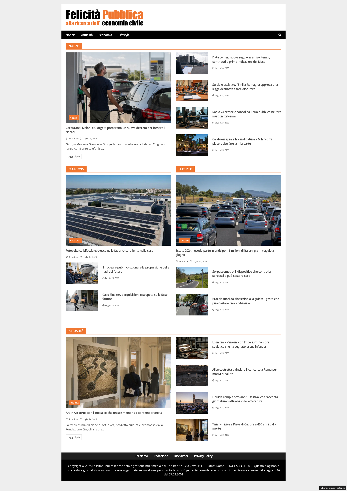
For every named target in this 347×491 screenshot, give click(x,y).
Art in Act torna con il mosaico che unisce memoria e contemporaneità (114, 413)
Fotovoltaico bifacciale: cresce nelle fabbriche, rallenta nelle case (109, 251)
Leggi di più (74, 156)
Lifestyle (124, 35)
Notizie (70, 35)
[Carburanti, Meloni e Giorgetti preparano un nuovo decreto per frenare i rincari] (118, 87)
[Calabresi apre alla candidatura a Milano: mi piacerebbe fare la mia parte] (192, 145)
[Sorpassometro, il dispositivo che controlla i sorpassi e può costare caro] (192, 277)
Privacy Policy (203, 456)
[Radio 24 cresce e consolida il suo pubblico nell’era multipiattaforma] (192, 118)
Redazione (161, 456)
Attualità (87, 35)
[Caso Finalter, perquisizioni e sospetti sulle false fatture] (82, 300)
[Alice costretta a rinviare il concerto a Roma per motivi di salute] (192, 375)
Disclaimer (181, 456)
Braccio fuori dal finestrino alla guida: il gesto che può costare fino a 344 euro (245, 301)
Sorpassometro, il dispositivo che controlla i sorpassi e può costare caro (242, 274)
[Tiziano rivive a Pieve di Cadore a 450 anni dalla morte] (192, 430)
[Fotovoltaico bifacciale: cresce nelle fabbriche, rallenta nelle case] (118, 210)
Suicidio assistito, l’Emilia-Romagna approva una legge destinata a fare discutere (245, 87)
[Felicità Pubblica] (104, 17)
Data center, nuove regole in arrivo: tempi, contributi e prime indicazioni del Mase (241, 59)
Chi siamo (141, 456)
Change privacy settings (333, 487)
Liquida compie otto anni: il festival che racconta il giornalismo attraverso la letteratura (246, 399)
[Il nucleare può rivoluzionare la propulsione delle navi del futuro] (82, 273)
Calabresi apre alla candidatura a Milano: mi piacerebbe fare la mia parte (242, 141)
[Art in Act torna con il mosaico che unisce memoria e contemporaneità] (118, 372)
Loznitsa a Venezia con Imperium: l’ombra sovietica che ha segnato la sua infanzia (240, 344)
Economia (105, 35)
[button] (279, 35)
